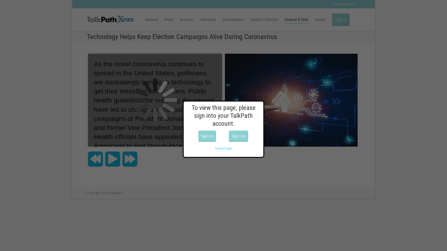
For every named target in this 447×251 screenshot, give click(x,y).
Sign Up (238, 136)
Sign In (207, 136)
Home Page (223, 148)
